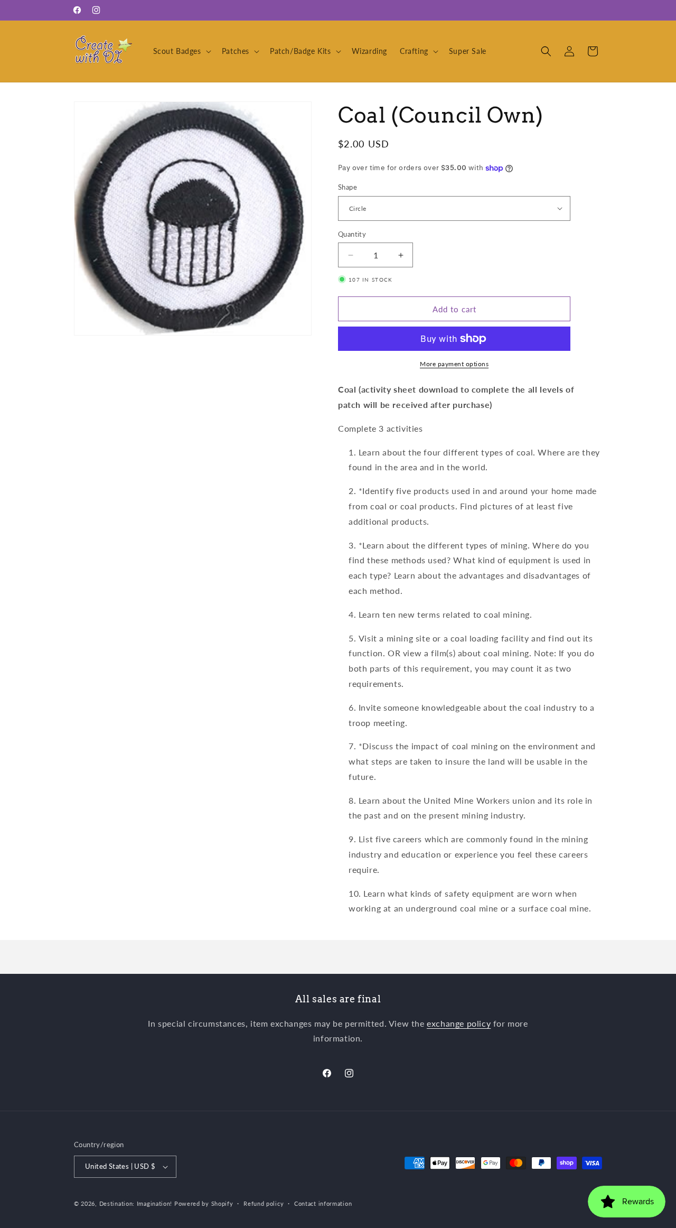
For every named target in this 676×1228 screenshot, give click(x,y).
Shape (347, 187)
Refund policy (263, 1203)
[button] (181, 51)
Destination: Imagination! (136, 1203)
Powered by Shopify (203, 1203)
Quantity (352, 234)
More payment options (454, 364)
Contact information (323, 1203)
